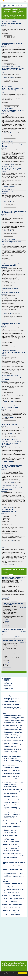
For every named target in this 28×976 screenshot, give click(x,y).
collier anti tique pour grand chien (10, 64)
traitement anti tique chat (9, 136)
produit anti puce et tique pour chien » (11, 66)
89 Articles (11, 201)
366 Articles (11, 164)
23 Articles (11, 230)
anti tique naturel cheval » (8, 509)
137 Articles (11, 132)
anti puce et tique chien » (8, 141)
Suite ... (14, 16)
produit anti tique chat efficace (10, 436)
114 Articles (11, 482)
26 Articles (11, 564)
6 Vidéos (5, 32)
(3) (10, 719)
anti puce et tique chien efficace (10, 346)
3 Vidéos (5, 77)
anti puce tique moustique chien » (10, 463)
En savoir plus (21, 974)
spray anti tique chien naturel (9, 373)
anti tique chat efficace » (8, 108)
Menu (25, 1)
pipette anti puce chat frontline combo (15, 665)
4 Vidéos (5, 256)
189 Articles (11, 433)
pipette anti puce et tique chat (9, 138)
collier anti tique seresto (8, 63)
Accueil (3, 962)
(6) (10, 753)
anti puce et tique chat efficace (10, 135)
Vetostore (7, 621)
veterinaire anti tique (8, 259)
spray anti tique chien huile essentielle (11, 319)
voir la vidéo (4, 25)
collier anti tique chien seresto (11, 895)
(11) (11, 734)
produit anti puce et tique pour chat (11, 81)
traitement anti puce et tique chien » (10, 405)
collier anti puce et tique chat (10, 910)
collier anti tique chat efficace (9, 37)
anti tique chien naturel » (8, 86)
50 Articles (11, 279)
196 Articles (11, 59)
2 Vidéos (5, 201)
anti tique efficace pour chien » (9, 239)
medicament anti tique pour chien (12, 869)
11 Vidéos (6, 164)
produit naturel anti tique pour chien (11, 106)
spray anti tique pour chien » (9, 350)
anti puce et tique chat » (8, 166)
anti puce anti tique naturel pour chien (11, 105)
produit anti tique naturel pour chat (12, 789)
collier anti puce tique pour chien (10, 61)
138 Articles (11, 344)
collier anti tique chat (8, 35)
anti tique (10, 634)
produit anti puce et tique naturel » (10, 375)
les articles (12, 17)
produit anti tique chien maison (10, 282)
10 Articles (11, 540)
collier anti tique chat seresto (9, 36)
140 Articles (11, 32)
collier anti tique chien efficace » (10, 321)
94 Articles (11, 370)
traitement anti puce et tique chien (12, 725)
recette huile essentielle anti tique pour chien (13, 316)
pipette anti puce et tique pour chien (11, 234)
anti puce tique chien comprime (10, 205)
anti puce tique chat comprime (10, 207)
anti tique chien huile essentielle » (10, 288)
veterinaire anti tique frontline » (10, 209)
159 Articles (11, 574)
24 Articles (11, 461)
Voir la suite (5, 598)
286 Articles (12, 186)
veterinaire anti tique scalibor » (9, 485)
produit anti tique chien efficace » (10, 422)
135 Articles (11, 401)
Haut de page (17, 636)
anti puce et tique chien (13, 601)
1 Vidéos (5, 230)
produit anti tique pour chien (9, 80)
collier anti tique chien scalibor (11, 770)
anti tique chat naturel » (8, 189)
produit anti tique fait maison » (9, 261)
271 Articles (11, 417)
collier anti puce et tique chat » (9, 21)
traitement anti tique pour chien (10, 420)
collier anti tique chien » (8, 41)
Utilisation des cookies (13, 963)
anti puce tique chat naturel (9, 204)
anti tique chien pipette (8, 236)
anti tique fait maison (8, 285)
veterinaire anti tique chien (9, 82)
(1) (10, 699)
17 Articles (11, 507)
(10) (10, 751)
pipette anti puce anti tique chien (10, 233)
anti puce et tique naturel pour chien (11, 103)
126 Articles (11, 100)
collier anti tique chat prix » (9, 543)
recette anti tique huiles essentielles (11, 317)
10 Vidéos (6, 186)
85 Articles (11, 313)
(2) (11, 698)
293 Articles (11, 77)
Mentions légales (10, 962)
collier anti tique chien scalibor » (10, 439)
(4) (12, 737)
